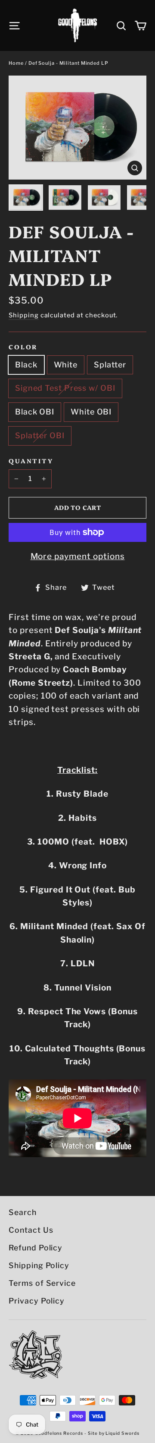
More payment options (78, 556)
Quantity (31, 461)
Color (23, 347)
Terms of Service (42, 1283)
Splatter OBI (40, 435)
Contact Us (31, 1229)
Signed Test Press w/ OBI (65, 387)
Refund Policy (35, 1247)
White (66, 364)
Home (16, 63)
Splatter (110, 364)
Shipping (24, 315)
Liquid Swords (122, 1433)
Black (26, 364)
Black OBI (34, 411)
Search (23, 1212)
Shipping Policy (39, 1265)
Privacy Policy (37, 1300)
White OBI (91, 411)
